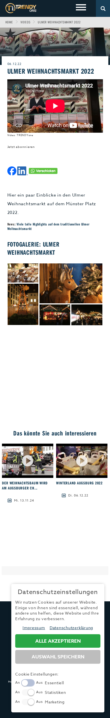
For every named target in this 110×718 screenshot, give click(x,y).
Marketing (55, 702)
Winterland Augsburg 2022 (79, 483)
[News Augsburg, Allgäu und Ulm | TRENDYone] (20, 8)
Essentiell (54, 682)
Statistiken (55, 692)
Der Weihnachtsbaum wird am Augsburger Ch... (25, 485)
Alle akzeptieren (58, 641)
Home (9, 22)
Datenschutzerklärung (71, 627)
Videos (25, 22)
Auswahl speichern (58, 656)
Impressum (34, 627)
